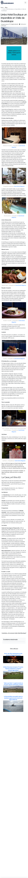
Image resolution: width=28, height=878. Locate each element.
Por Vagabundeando (13, 24)
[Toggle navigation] (25, 2)
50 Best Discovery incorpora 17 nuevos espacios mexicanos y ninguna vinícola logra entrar (13, 668)
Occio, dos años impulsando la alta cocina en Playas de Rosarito (13, 654)
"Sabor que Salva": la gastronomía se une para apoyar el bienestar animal (13, 683)
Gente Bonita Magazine (19, 186)
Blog (6, 7)
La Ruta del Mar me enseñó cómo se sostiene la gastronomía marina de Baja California (13, 698)
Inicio (2, 7)
